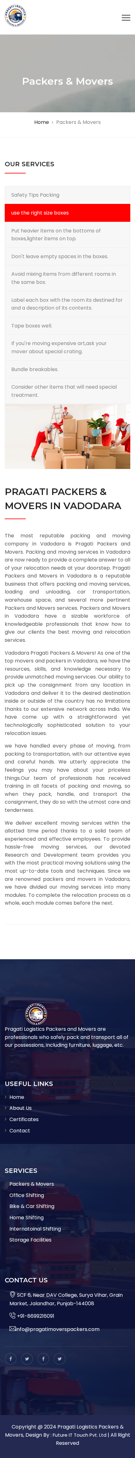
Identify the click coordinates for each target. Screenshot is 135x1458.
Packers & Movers (31, 1184)
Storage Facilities (30, 1239)
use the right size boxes (40, 212)
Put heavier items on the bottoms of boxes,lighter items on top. (56, 234)
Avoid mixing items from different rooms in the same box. (63, 278)
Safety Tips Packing (35, 195)
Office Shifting (26, 1195)
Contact (19, 1130)
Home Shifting (26, 1217)
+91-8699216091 (35, 1316)
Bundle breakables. (34, 369)
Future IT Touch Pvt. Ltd (79, 1435)
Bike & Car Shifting (31, 1206)
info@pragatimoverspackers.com (58, 1329)
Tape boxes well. (31, 325)
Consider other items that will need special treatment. (64, 391)
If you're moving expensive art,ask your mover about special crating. (59, 347)
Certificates (24, 1119)
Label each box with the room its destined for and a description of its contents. (67, 304)
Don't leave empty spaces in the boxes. (59, 256)
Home (16, 1097)
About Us (20, 1108)
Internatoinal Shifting (35, 1228)
